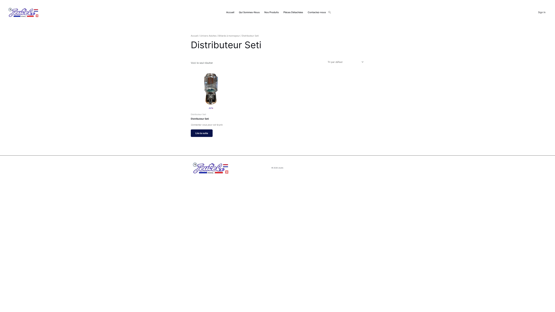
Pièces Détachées (293, 12)
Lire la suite (201, 133)
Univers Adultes (208, 36)
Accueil (230, 12)
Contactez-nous (317, 12)
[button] (329, 12)
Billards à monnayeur (229, 36)
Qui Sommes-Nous (249, 12)
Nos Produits (271, 12)
